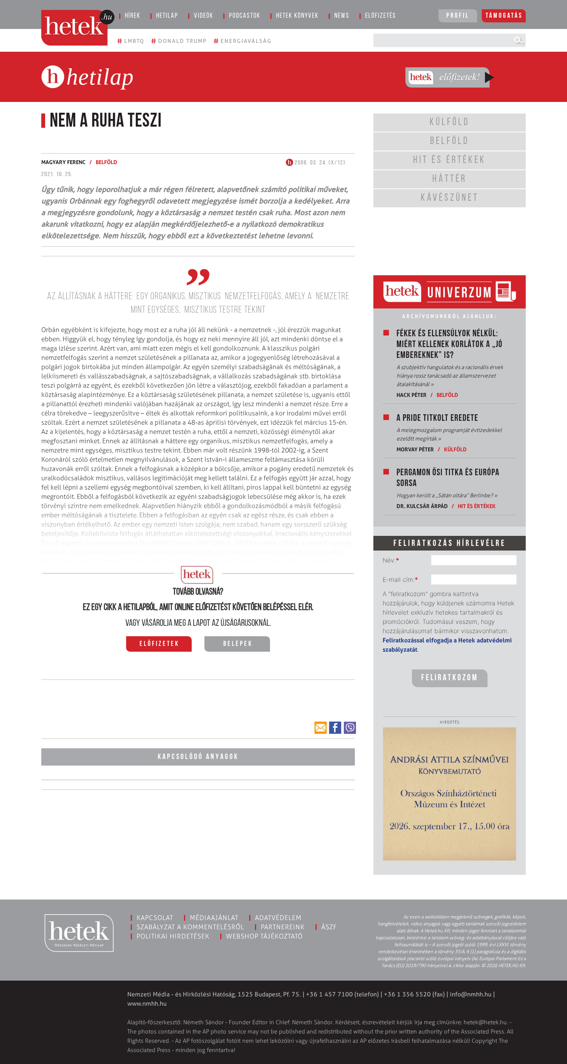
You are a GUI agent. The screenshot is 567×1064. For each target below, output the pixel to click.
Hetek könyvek (297, 16)
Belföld (106, 162)
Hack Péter (412, 394)
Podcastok (244, 16)
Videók (203, 16)
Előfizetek (159, 644)
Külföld (455, 449)
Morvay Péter (415, 449)
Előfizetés (380, 16)
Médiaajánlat (214, 918)
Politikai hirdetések (173, 936)
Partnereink (283, 927)
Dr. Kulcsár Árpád (422, 506)
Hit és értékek (477, 506)
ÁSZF (329, 927)
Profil (457, 16)
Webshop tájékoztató (264, 936)
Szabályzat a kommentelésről (190, 927)
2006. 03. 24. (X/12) (319, 163)
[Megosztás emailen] (320, 728)
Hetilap (167, 16)
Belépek (238, 644)
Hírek (132, 16)
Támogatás (504, 16)
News (341, 16)
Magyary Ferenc (63, 162)
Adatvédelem (278, 918)
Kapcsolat (155, 918)
